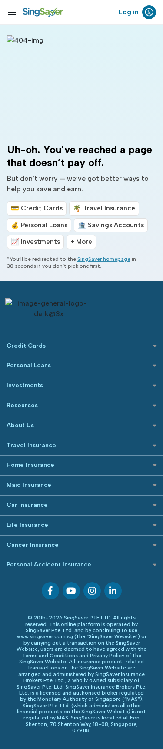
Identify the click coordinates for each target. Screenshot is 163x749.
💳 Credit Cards (37, 208)
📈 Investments (35, 242)
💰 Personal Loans (39, 225)
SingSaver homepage (103, 259)
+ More (81, 242)
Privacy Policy (107, 655)
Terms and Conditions (50, 655)
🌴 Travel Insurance (104, 208)
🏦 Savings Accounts (111, 225)
